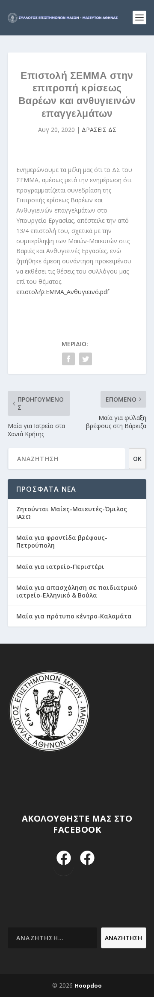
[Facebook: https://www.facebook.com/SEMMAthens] (63, 858)
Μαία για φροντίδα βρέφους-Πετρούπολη (61, 541)
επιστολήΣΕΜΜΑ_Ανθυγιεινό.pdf (62, 292)
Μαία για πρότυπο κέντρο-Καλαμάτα (74, 616)
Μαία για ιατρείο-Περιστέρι (60, 567)
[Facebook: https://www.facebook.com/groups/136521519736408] (87, 858)
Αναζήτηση (123, 938)
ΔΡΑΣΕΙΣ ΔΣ (99, 129)
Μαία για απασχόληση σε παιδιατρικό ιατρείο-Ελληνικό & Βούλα (76, 591)
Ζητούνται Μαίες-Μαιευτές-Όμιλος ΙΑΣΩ (71, 513)
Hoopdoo (88, 985)
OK (137, 459)
